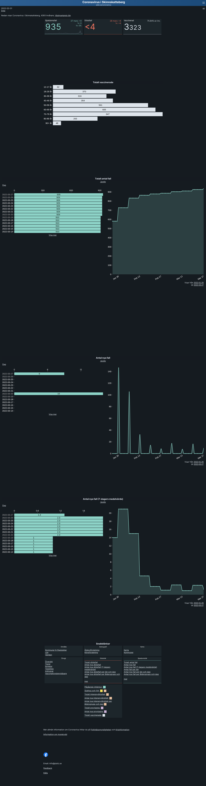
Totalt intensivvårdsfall (95, 694)
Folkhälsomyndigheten (101, 729)
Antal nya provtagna (94, 711)
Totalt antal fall (130, 662)
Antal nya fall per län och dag (137, 672)
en (204, 8)
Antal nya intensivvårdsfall (96, 698)
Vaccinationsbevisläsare (56, 673)
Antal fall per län (131, 669)
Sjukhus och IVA (92, 690)
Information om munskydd (55, 734)
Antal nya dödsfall (93, 665)
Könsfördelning (91, 652)
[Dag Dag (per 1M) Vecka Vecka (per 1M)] (8, 184)
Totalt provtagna (92, 708)
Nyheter (48, 666)
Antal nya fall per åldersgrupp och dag (141, 674)
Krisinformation (122, 729)
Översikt (49, 661)
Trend (47, 664)
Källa (45, 773)
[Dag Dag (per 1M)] (7, 505)
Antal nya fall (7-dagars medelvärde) (140, 667)
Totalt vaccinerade (93, 715)
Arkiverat (49, 671)
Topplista (49, 669)
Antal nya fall (130, 665)
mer (86, 681)
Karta (126, 650)
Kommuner (128, 652)
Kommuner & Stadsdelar (56, 650)
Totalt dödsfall (91, 662)
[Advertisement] (188, 47)
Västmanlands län (63, 15)
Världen (48, 655)
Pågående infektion (93, 687)
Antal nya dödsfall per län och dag (100, 672)
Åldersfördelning (92, 650)
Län (46, 652)
